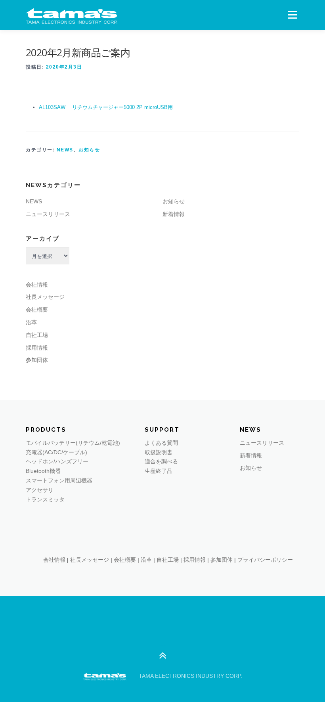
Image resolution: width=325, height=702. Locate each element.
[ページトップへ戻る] (163, 656)
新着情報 (173, 214)
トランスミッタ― (48, 499)
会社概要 (37, 309)
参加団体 (37, 360)
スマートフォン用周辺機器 (59, 480)
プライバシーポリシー (265, 560)
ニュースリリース (48, 214)
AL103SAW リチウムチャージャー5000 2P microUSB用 (106, 107)
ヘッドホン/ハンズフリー (57, 461)
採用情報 (37, 347)
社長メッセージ (45, 297)
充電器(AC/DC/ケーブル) (56, 452)
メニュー (292, 15)
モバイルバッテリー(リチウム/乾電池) (73, 443)
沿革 (31, 322)
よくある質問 (161, 443)
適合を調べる (161, 461)
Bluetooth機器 (43, 471)
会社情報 (37, 284)
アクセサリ (40, 490)
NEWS (65, 150)
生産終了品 (158, 471)
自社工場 (37, 335)
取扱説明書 (158, 452)
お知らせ (89, 150)
